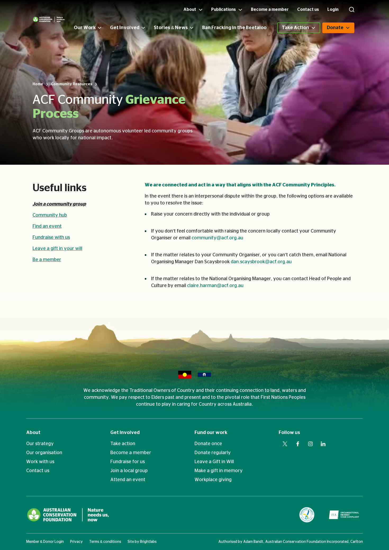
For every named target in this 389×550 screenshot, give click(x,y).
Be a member (47, 259)
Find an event (47, 226)
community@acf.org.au (217, 238)
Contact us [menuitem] (308, 9)
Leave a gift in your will (57, 248)
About (33, 432)
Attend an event (127, 479)
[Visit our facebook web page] (297, 443)
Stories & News (171, 27)
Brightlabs (148, 542)
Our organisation (44, 452)
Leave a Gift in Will (214, 461)
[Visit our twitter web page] (285, 443)
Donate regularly (213, 452)
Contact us (37, 470)
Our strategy (40, 443)
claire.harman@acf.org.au (215, 285)
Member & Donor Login (45, 542)
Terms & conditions (105, 542)
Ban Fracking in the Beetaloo (234, 27)
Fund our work (211, 432)
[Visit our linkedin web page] (323, 443)
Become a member (130, 452)
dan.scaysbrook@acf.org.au (261, 262)
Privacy (76, 542)
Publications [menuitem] (224, 9)
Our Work (85, 27)
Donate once (208, 443)
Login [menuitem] (332, 9)
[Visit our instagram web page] (310, 443)
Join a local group (129, 470)
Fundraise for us (127, 461)
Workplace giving (213, 479)
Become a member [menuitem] (270, 9)
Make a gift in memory (219, 470)
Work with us (40, 461)
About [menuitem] (190, 9)
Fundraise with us (51, 237)
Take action (122, 443)
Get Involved (124, 27)
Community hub (50, 215)
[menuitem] (92, 27)
